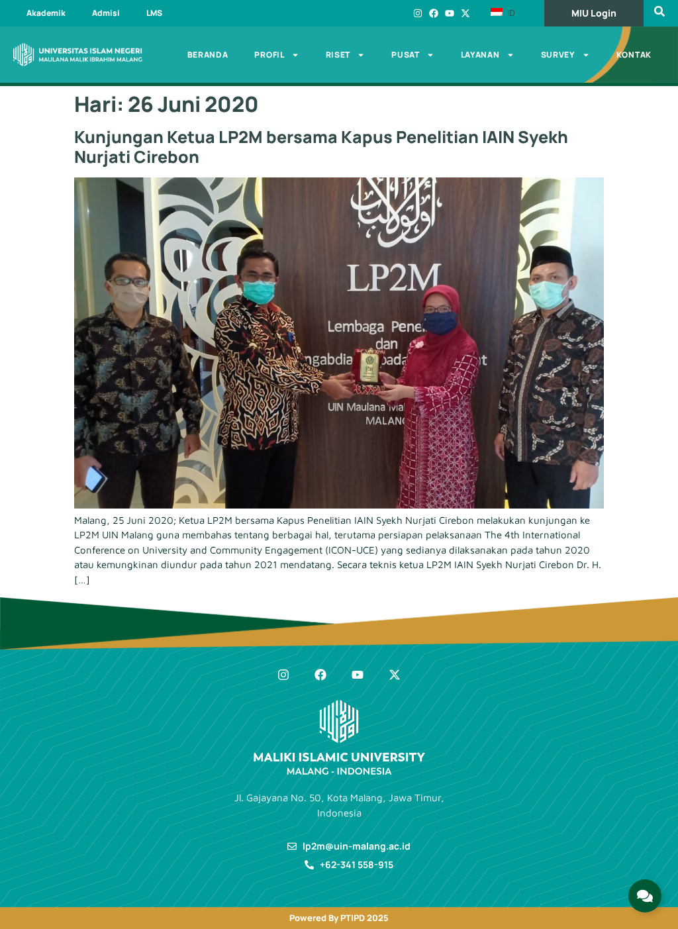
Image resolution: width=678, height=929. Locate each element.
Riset (338, 54)
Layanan (480, 54)
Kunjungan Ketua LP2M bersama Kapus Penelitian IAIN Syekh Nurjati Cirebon (321, 146)
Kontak (634, 54)
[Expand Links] (644, 895)
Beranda (207, 54)
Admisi (106, 13)
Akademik (46, 13)
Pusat (405, 54)
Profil (269, 54)
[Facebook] (433, 13)
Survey (558, 54)
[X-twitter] (465, 13)
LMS (154, 13)
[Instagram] (417, 13)
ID (510, 12)
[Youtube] (449, 13)
